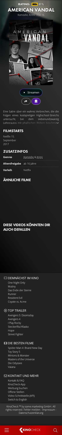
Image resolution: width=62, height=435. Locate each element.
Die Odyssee (15, 363)
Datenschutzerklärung (31, 413)
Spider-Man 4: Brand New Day (25, 347)
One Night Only (16, 282)
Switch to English (17, 399)
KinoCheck (12, 406)
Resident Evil (15, 297)
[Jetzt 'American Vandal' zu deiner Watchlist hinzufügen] (36, 101)
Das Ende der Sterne (19, 290)
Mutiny (12, 286)
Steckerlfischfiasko (18, 326)
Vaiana (11, 366)
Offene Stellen (16, 392)
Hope (11, 330)
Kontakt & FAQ (16, 380)
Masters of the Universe (21, 359)
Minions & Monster (18, 355)
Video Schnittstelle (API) (21, 395)
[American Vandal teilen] (26, 101)
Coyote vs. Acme (17, 301)
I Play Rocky (14, 322)
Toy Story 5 (14, 351)
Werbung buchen (18, 388)
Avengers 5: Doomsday (21, 315)
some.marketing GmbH (38, 406)
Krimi (40, 157)
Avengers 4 (14, 319)
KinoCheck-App (16, 384)
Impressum (48, 409)
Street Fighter (15, 334)
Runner (12, 294)
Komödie (29, 157)
